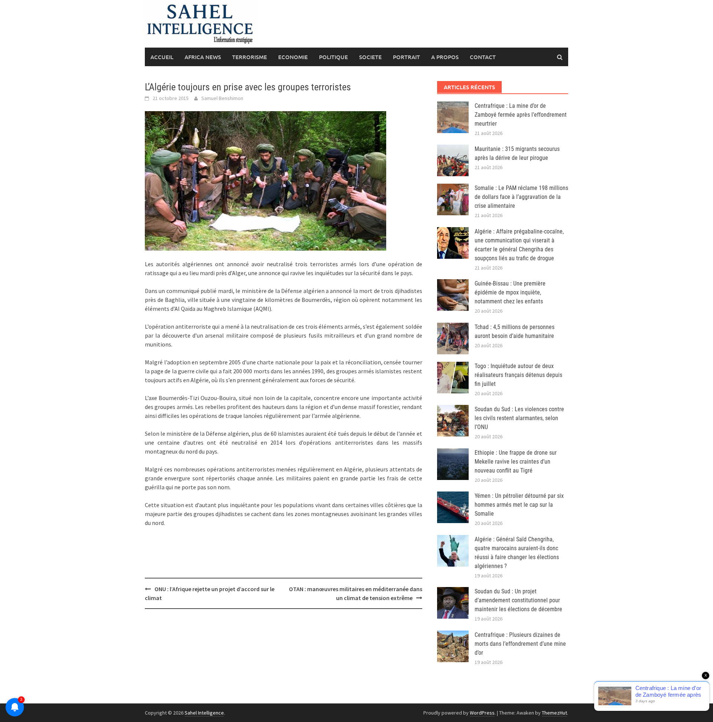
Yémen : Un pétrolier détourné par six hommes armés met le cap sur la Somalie (519, 504)
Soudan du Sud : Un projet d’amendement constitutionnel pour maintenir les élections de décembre (518, 600)
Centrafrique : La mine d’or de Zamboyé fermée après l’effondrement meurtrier (521, 114)
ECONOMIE (293, 57)
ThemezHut (554, 712)
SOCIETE (370, 57)
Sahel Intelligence (204, 712)
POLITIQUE (333, 57)
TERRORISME (249, 57)
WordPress (482, 712)
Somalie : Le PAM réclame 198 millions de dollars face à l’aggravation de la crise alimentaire (521, 196)
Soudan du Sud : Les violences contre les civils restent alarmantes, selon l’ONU (519, 418)
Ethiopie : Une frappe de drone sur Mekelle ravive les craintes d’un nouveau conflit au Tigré (516, 461)
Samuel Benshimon (222, 98)
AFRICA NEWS (203, 57)
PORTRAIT (406, 57)
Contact (483, 57)
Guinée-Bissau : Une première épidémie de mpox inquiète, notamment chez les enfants (510, 292)
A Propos (445, 57)
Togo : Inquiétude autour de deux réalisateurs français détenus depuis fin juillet (518, 374)
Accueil (161, 57)
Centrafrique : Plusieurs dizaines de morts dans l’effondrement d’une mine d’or (520, 643)
